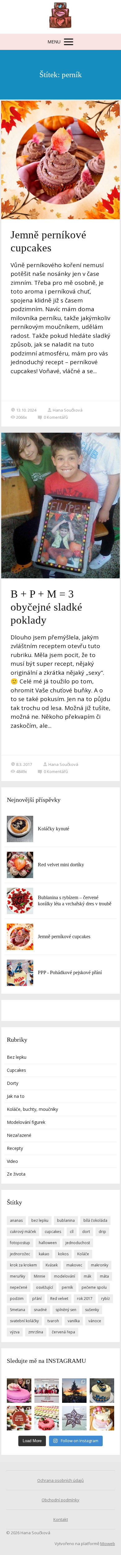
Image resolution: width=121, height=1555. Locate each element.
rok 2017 (84, 1298)
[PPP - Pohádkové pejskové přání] (20, 973)
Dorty (12, 1083)
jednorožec (20, 1254)
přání (37, 1298)
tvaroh (53, 1320)
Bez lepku (16, 1057)
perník (67, 1287)
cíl (72, 1231)
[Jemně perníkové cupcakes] (20, 937)
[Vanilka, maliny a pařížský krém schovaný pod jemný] (102, 1418)
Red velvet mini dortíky (61, 864)
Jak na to (16, 1096)
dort (86, 1231)
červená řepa (63, 1332)
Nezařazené (19, 1135)
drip (102, 1231)
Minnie (39, 1276)
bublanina (66, 1220)
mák (87, 1276)
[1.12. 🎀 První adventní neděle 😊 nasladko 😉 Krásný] (19, 1390)
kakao (44, 1254)
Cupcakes (16, 1070)
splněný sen (66, 1309)
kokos (63, 1254)
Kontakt (60, 1519)
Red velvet (59, 1298)
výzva (15, 1332)
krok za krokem (23, 1265)
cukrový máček (23, 1231)
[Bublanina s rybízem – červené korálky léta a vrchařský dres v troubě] (20, 901)
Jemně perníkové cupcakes (64, 936)
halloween (48, 1242)
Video (12, 1161)
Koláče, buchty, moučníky (32, 1109)
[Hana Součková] (60, 17)
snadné (40, 1309)
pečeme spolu (94, 1287)
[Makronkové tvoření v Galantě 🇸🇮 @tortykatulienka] (46, 1418)
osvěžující (44, 1287)
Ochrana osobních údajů (60, 1480)
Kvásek (52, 1265)
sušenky (92, 1309)
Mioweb (107, 1543)
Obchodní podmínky (60, 1500)
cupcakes (53, 1231)
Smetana (17, 1309)
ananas (16, 1220)
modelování (64, 1276)
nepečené (18, 1287)
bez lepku (39, 1220)
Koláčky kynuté (53, 828)
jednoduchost (77, 1242)
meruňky (17, 1276)
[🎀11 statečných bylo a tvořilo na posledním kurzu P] (46, 1390)
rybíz (105, 1298)
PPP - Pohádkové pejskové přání (70, 972)
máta (104, 1276)
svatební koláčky (24, 1320)
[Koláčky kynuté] (20, 829)
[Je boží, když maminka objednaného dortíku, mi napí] (102, 1390)
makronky (99, 1265)
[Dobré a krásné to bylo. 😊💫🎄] (74, 1390)
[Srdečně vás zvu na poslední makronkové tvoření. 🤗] (19, 1418)
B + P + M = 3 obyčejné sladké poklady (46, 607)
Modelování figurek (26, 1122)
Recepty (15, 1148)
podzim (17, 1298)
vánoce (94, 1320)
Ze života (16, 1174)
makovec (74, 1265)
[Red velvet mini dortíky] (20, 865)
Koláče (83, 1254)
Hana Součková (68, 410)
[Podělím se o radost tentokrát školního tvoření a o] (74, 1418)
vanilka (74, 1320)
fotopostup (20, 1242)
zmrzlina (35, 1332)
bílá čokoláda (95, 1220)
